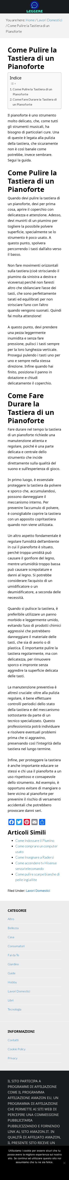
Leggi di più (43, 1170)
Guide (12, 973)
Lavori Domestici (38, 891)
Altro (11, 919)
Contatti (13, 1040)
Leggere (34, 6)
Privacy (12, 1058)
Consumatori (16, 946)
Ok (20, 1170)
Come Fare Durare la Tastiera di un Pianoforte (35, 101)
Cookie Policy (16, 1049)
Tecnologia (14, 1009)
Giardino (13, 964)
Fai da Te (13, 955)
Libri (10, 1000)
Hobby (12, 982)
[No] (64, 1163)
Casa (11, 937)
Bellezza (13, 928)
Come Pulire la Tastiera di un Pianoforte (32, 91)
